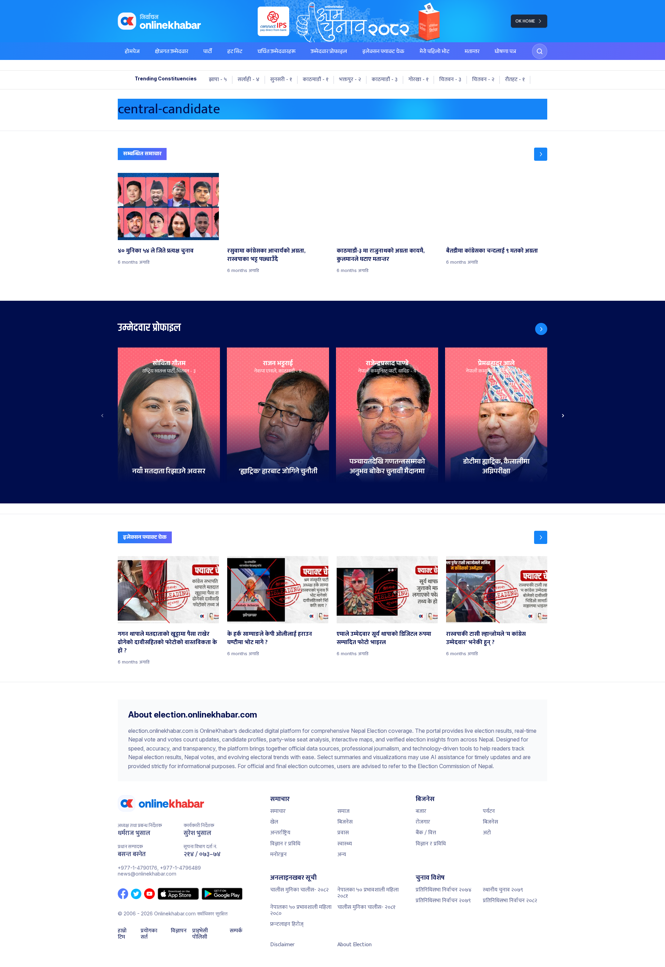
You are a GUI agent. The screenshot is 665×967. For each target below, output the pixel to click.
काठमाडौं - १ (315, 79)
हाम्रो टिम (122, 934)
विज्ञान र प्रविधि (285, 844)
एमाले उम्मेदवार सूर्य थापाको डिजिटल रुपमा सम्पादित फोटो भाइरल (384, 638)
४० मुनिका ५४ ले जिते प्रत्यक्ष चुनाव (156, 251)
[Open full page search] (539, 51)
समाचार (278, 811)
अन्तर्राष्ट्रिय (280, 832)
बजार (421, 811)
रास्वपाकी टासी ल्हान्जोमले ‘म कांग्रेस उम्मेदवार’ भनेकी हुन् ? (486, 638)
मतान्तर (471, 52)
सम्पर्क (236, 931)
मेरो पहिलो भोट (434, 52)
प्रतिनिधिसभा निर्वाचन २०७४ (443, 890)
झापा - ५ (218, 79)
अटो (487, 832)
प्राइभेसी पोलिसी (200, 934)
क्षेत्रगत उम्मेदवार (171, 52)
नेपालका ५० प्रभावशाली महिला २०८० (300, 910)
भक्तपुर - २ (350, 79)
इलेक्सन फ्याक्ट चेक (383, 52)
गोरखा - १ (418, 79)
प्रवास (343, 832)
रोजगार (423, 822)
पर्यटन (489, 811)
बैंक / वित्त (426, 832)
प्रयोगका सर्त (149, 934)
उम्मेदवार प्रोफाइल (329, 52)
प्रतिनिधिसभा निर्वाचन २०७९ (443, 900)
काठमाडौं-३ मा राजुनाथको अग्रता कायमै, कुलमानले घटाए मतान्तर (381, 255)
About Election (354, 944)
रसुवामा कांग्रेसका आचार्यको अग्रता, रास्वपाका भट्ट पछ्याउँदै (266, 255)
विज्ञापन (179, 931)
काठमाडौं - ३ (385, 79)
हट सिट (234, 52)
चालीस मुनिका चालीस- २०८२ (299, 890)
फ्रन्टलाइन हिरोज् (286, 924)
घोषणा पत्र (505, 52)
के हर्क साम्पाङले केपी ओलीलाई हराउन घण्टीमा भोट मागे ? (269, 638)
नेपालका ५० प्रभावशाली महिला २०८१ (368, 893)
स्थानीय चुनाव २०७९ (503, 890)
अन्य (341, 854)
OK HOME (525, 21)
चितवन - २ (483, 79)
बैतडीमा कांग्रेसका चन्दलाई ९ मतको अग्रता (492, 251)
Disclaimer (282, 944)
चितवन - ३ (450, 79)
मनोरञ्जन (278, 854)
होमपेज (132, 52)
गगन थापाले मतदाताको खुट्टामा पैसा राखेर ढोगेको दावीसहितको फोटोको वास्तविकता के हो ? (167, 642)
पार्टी (207, 52)
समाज (343, 811)
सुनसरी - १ (281, 79)
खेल (274, 822)
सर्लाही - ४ (248, 79)
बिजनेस (345, 822)
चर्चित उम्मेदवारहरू (276, 52)
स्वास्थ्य (344, 844)
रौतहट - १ (515, 79)
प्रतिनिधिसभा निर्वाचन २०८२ (510, 900)
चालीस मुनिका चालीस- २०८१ (366, 907)
